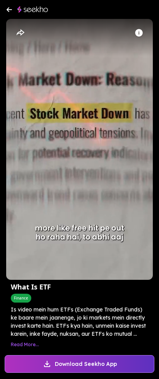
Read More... (25, 344)
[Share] (20, 33)
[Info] (139, 33)
